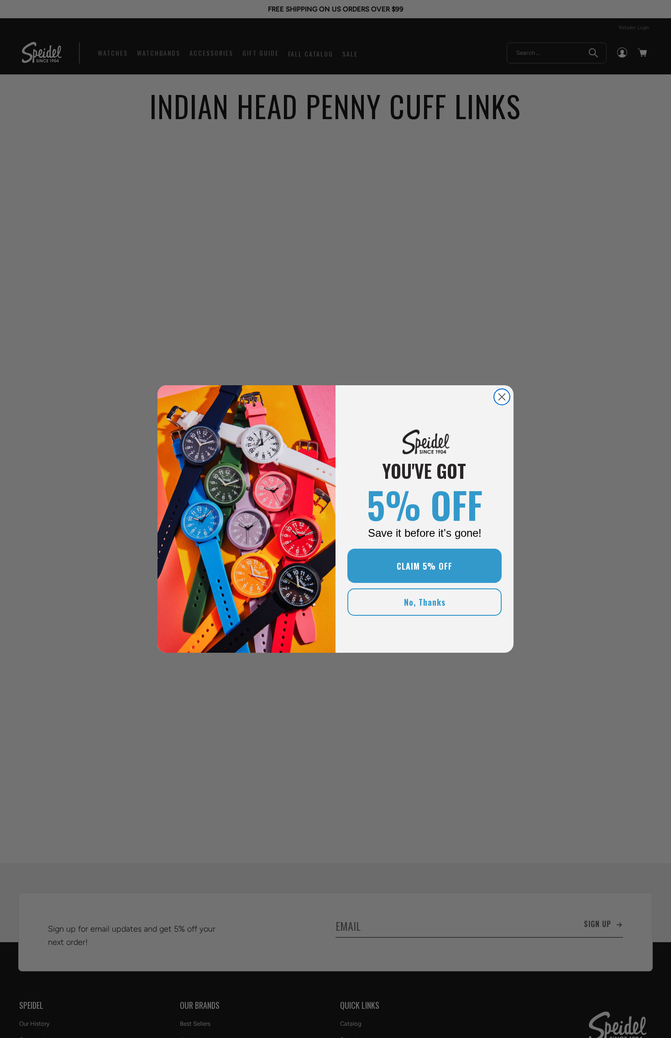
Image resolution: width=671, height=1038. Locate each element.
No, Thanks (425, 602)
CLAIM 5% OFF (424, 566)
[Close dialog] (502, 397)
